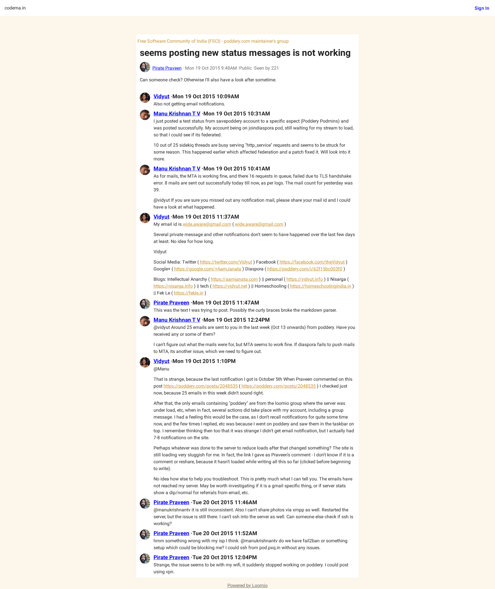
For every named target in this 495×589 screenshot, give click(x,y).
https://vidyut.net (230, 286)
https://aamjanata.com (234, 279)
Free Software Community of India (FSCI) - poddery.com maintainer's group (213, 41)
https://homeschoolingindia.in (320, 286)
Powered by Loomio (247, 585)
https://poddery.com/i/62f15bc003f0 (304, 269)
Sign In (482, 8)
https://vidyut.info (304, 279)
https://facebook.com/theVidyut (312, 262)
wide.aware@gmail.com (207, 224)
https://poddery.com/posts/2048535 (201, 386)
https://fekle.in (188, 293)
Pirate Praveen (167, 68)
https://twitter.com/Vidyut (226, 262)
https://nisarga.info (173, 286)
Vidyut (161, 96)
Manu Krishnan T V (177, 114)
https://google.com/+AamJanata (207, 269)
